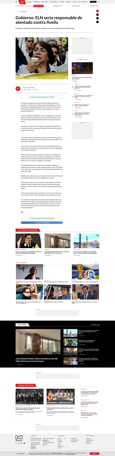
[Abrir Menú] (16, 2)
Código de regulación (35, 442)
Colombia (29, 1)
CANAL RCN (93, 1)
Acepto (94, 453)
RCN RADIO (60, 441)
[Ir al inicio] (22, 2)
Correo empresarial (35, 444)
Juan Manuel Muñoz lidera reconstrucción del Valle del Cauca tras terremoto (57, 252)
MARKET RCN (88, 443)
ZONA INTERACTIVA (90, 440)
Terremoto (47, 249)
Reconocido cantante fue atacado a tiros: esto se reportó (82, 78)
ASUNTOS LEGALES (75, 440)
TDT (65, 438)
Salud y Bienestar (54, 1)
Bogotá (76, 102)
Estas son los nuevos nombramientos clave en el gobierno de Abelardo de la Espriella (28, 252)
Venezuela (83, 410)
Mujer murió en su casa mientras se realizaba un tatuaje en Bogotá (82, 105)
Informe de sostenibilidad (46, 441)
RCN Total (60, 440)
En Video (22, 325)
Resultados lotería (85, 400)
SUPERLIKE (88, 441)
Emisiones (20, 6)
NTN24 (59, 438)
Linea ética (45, 444)
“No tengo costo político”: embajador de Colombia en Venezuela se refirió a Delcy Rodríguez (88, 360)
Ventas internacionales (48, 442)
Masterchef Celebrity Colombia (23, 405)
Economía (62, 1)
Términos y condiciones (56, 453)
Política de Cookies (70, 454)
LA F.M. (59, 443)
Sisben (76, 93)
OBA (44, 445)
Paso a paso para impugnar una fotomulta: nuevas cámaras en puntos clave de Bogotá (85, 252)
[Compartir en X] (97, 18)
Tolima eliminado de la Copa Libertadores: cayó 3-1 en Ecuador (60, 408)
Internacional (36, 1)
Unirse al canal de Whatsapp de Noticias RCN (43, 97)
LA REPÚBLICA (74, 438)
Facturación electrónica (48, 438)
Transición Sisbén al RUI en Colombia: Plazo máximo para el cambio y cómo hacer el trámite (84, 96)
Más (94, 324)
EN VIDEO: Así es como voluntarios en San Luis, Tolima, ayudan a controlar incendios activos (89, 350)
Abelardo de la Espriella (21, 249)
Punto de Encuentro (82, 1)
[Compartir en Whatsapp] (97, 22)
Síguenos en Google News (42, 222)
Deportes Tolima (50, 405)
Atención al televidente (36, 440)
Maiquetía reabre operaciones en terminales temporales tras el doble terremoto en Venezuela (89, 414)
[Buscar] (98, 2)
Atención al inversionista (34, 448)
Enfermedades (84, 389)
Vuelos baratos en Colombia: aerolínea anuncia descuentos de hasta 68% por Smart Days (83, 87)
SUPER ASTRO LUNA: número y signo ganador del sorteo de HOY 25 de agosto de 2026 (89, 403)
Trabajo (77, 110)
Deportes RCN (45, 1)
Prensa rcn (33, 445)
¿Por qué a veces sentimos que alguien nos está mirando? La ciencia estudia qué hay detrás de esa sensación (90, 392)
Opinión (74, 1)
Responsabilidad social (36, 438)
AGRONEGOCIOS (74, 441)
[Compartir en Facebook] (97, 14)
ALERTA (59, 444)
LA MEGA (59, 447)
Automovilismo (76, 249)
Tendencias (68, 1)
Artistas (74, 75)
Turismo (76, 84)
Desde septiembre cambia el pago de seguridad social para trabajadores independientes (82, 113)
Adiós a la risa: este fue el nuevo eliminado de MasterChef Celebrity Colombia (28, 408)
